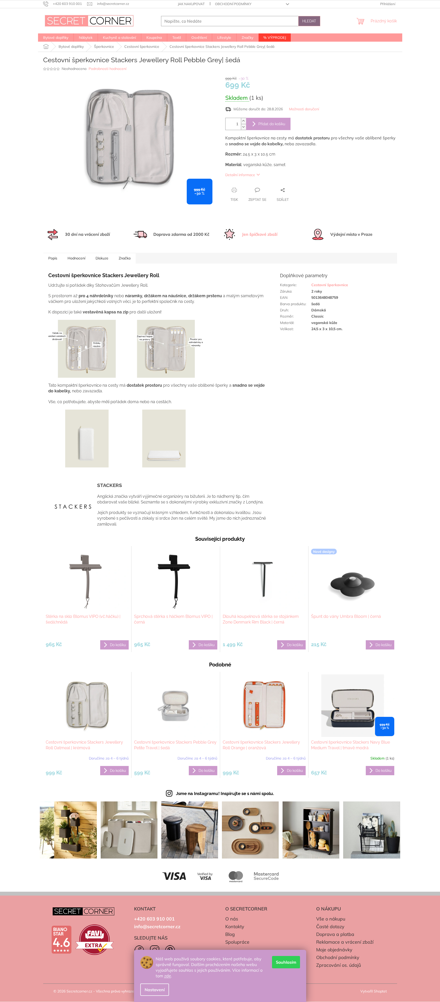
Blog (230, 934)
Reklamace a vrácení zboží (344, 942)
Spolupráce (237, 942)
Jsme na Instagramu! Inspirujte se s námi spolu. (225, 793)
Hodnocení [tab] (76, 258)
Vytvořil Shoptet (373, 991)
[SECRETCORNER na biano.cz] (61, 939)
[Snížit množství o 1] (243, 127)
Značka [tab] (124, 258)
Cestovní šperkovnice (329, 285)
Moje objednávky (334, 950)
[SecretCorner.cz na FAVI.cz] (94, 939)
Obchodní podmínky (233, 4)
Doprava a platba (335, 934)
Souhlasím (286, 962)
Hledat (309, 21)
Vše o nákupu (330, 919)
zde (167, 975)
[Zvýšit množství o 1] (243, 121)
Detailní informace (240, 175)
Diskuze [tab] (102, 258)
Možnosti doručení (304, 109)
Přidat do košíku (271, 124)
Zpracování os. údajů (338, 965)
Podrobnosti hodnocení (107, 68)
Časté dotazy (330, 926)
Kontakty (234, 926)
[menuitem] (55, 37)
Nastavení (155, 989)
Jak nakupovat (191, 4)
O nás (231, 919)
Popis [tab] (52, 258)
